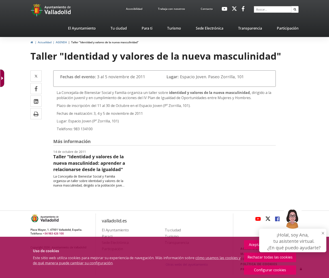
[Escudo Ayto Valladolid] (35, 218)
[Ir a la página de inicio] (37, 10)
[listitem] (82, 29)
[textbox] (272, 9)
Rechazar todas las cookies (270, 257)
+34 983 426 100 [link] (53, 233)
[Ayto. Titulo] (49, 218)
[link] (134, 9)
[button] (295, 9)
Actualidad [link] (44, 42)
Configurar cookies (270, 269)
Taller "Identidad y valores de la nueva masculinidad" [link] (105, 42)
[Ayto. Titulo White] (57, 10)
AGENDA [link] (61, 42)
